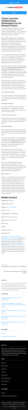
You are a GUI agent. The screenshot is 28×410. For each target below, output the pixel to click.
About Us (3, 362)
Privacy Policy (4, 375)
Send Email (7, 210)
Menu (14, 12)
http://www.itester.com (11, 207)
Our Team (3, 372)
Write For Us (4, 384)
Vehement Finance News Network (9, 336)
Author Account (4, 366)
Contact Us (3, 369)
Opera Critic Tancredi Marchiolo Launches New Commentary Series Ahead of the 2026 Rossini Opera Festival (13, 305)
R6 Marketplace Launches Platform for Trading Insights (14, 266)
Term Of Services (5, 381)
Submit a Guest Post (6, 378)
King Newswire (6, 239)
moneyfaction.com (13, 406)
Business (3, 333)
